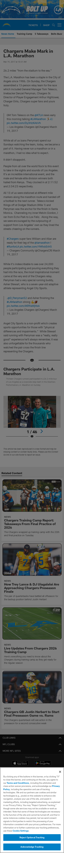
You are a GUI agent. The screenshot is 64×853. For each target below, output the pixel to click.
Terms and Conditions (18, 783)
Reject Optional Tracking (32, 837)
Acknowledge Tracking (32, 846)
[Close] (60, 771)
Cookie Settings (21, 830)
